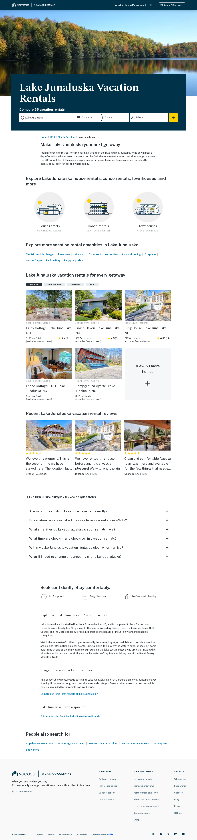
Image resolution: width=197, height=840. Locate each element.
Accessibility (82, 834)
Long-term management (146, 806)
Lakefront (79, 254)
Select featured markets (146, 799)
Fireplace (150, 254)
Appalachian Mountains (39, 743)
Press (177, 806)
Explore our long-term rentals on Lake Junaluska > (69, 693)
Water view (111, 254)
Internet (75, 284)
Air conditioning (131, 254)
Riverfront (95, 254)
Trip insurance (106, 799)
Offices (178, 813)
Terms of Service (65, 834)
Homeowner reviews (143, 786)
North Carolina (66, 137)
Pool (92, 284)
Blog (176, 799)
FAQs (136, 820)
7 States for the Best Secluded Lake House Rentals (70, 716)
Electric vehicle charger (40, 254)
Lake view (64, 254)
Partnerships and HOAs (146, 793)
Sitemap (40, 834)
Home (43, 137)
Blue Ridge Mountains (71, 743)
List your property (142, 779)
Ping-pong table (73, 260)
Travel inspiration (108, 786)
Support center (106, 793)
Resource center (142, 813)
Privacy (51, 834)
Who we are (180, 779)
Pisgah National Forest (135, 743)
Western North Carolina (103, 743)
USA (52, 137)
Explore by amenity (108, 779)
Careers (178, 793)
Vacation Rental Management (130, 5)
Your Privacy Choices (100, 834)
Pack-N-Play (53, 260)
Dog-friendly (54, 284)
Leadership (180, 786)
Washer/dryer (34, 260)
